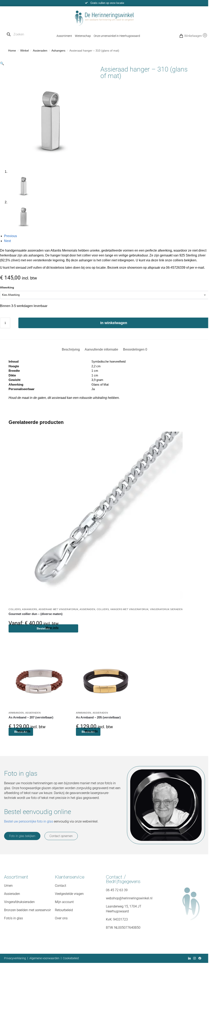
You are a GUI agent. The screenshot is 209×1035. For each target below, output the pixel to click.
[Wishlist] (176, 438)
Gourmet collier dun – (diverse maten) (35, 614)
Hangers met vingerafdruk (129, 609)
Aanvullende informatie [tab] (101, 349)
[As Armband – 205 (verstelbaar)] (106, 678)
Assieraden (40, 50)
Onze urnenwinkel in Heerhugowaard (117, 35)
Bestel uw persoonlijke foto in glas (28, 821)
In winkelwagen (113, 323)
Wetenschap (83, 35)
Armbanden (16, 713)
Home (12, 50)
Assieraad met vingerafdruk (58, 609)
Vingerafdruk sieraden (166, 609)
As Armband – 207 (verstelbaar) (31, 717)
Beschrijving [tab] (71, 349)
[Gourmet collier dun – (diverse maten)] (96, 518)
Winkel (24, 50)
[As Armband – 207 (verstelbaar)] (39, 678)
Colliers (15, 609)
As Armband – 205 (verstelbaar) (98, 717)
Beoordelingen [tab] (135, 349)
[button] (186, 35)
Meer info (52, 627)
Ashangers (58, 50)
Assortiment (64, 35)
